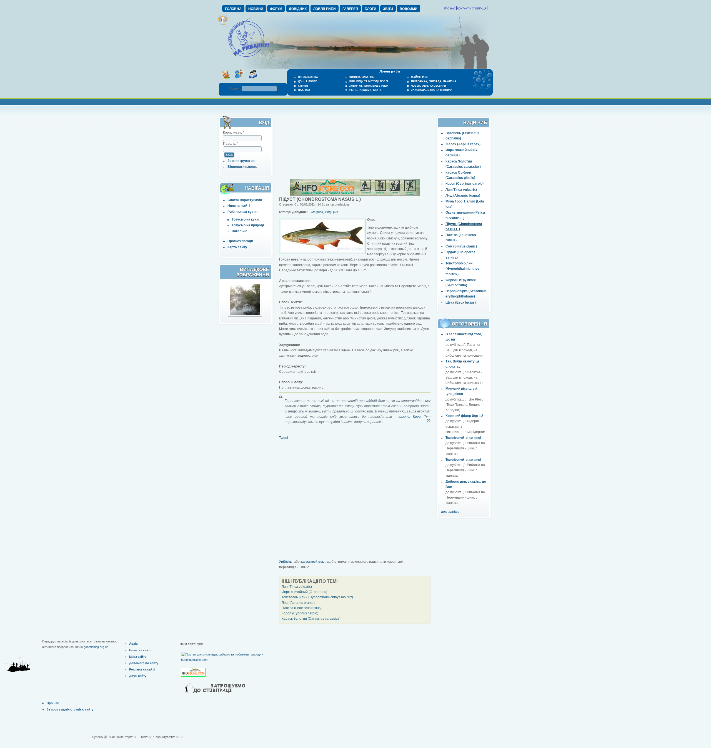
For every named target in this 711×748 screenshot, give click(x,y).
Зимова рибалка (361, 77)
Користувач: (233, 132)
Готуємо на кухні (245, 219)
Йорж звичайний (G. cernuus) (304, 592)
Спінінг (303, 85)
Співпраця (479, 8)
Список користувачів (244, 200)
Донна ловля (307, 81)
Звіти (388, 9)
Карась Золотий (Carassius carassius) (311, 619)
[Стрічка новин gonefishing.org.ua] (226, 80)
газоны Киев (409, 417)
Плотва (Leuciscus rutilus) (302, 608)
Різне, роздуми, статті (365, 90)
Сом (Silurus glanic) (461, 246)
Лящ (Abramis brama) (462, 195)
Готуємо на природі (248, 225)
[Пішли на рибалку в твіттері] (239, 80)
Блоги (370, 9)
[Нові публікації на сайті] (223, 24)
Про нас (450, 8)
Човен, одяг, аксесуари (428, 85)
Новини (255, 9)
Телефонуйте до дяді (463, 438)
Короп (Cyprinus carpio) (464, 184)
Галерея (350, 9)
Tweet (283, 438)
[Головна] (248, 57)
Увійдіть (285, 561)
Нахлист (304, 90)
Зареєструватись (241, 161)
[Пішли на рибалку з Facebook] (253, 80)
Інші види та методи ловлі (368, 81)
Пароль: (230, 144)
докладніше (450, 512)
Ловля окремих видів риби (368, 85)
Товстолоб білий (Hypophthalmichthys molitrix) (462, 268)
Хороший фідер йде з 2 (464, 416)
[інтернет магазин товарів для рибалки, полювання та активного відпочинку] (355, 194)
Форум (276, 9)
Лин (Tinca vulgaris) (461, 190)
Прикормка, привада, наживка (433, 81)
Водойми (408, 9)
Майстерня (419, 77)
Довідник (298, 9)
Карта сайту (237, 247)
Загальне (239, 231)
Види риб (331, 212)
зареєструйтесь (312, 561)
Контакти (463, 8)
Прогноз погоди (240, 241)
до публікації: (456, 345)
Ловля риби (324, 9)
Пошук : (235, 89)
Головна (233, 9)
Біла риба (316, 212)
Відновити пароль (242, 167)
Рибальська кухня (242, 212)
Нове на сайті (238, 206)
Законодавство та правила (431, 90)
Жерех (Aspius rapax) (462, 144)
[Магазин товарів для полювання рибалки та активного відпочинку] (194, 667)
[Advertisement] (355, 144)
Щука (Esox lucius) (460, 302)
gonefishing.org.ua (96, 647)
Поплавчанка (308, 77)
